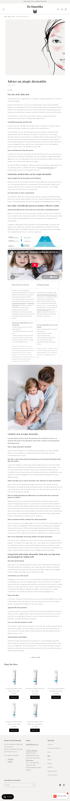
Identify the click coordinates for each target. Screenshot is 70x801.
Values (49, 752)
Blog (9, 16)
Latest (13, 16)
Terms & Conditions (52, 775)
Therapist (10, 759)
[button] (3, 9)
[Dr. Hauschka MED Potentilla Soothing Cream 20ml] (56, 686)
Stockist (10, 761)
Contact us (50, 744)
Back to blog (36, 657)
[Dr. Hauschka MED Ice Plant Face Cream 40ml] (35, 686)
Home (5, 16)
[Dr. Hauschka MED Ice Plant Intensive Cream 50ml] (14, 719)
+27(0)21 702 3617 (31, 750)
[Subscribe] (33, 785)
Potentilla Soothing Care (43, 309)
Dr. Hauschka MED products (46, 167)
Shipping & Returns (52, 771)
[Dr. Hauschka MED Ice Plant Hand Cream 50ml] (14, 686)
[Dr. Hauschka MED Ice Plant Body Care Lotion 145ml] (35, 719)
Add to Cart (14, 697)
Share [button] (11, 90)
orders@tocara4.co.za (32, 744)
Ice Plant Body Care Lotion (18, 303)
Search (49, 759)
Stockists (50, 763)
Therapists (50, 767)
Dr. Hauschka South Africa (54, 748)
